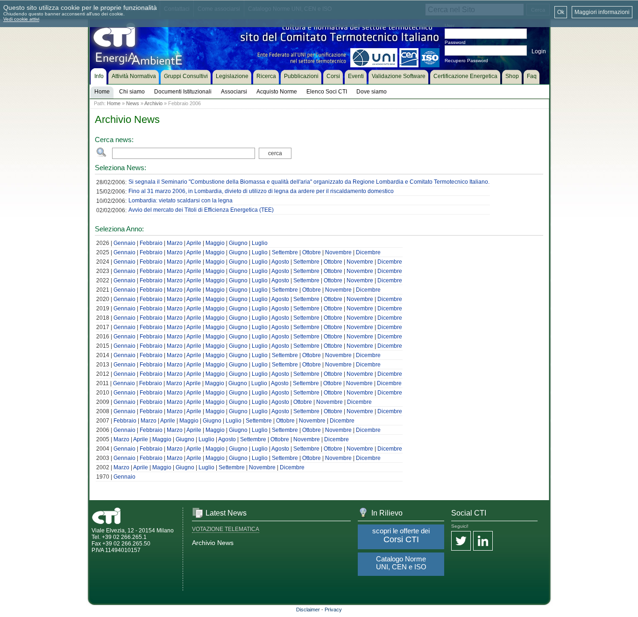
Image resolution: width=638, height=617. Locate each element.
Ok (560, 12)
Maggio (215, 243)
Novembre (338, 252)
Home (114, 103)
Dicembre (368, 252)
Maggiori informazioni (602, 12)
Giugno (238, 243)
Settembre (285, 252)
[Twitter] (461, 541)
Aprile (193, 243)
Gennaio (124, 243)
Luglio (260, 243)
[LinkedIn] (483, 541)
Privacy (333, 609)
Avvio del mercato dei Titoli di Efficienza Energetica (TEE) (201, 210)
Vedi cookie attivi (21, 19)
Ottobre (311, 252)
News (132, 103)
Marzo (175, 243)
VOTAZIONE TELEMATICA (225, 529)
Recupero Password (466, 60)
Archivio (153, 103)
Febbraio (151, 243)
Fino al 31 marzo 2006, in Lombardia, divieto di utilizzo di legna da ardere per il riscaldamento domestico (261, 191)
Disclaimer (308, 609)
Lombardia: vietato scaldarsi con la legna (180, 200)
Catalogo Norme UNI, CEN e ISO (401, 563)
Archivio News (213, 542)
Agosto (280, 261)
